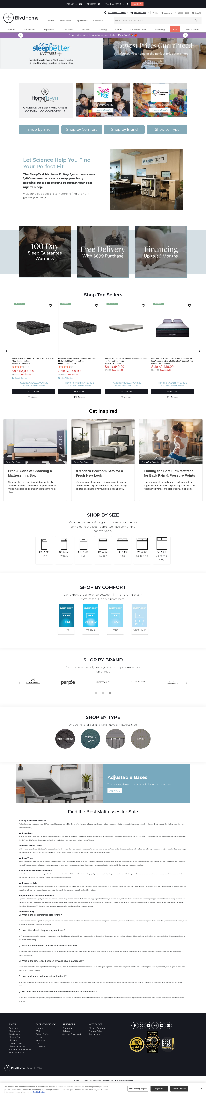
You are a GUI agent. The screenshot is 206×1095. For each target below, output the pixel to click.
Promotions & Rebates (20, 1049)
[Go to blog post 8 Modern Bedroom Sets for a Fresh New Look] (103, 441)
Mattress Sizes (26, 833)
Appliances (82, 20)
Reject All (159, 1088)
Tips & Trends (193, 29)
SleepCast (40, 1040)
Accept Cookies (179, 1088)
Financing (160, 29)
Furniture (50, 20)
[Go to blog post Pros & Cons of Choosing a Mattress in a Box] (35, 441)
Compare (35, 397)
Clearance (98, 20)
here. (121, 599)
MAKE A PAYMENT (115, 4)
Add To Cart (33, 392)
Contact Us (94, 1034)
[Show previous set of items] (6, 351)
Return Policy (42, 1034)
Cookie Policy (39, 1092)
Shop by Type (167, 129)
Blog (38, 1043)
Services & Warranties (72, 1034)
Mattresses (65, 20)
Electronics (68, 29)
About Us (40, 1028)
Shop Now (115, 790)
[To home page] (20, 18)
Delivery (66, 1031)
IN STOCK (92, 4)
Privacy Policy (95, 1031)
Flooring (103, 29)
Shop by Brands (16, 1052)
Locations (40, 1046)
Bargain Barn (15, 1043)
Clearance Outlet (138, 29)
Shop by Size (38, 129)
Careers (39, 1037)
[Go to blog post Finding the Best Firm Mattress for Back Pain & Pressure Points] (170, 441)
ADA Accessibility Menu (124, 1080)
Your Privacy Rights (138, 1088)
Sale (175, 29)
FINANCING (72, 4)
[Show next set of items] (199, 351)
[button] (153, 13)
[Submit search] (195, 20)
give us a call (61, 906)
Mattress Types (26, 858)
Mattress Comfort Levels (30, 845)
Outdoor (86, 29)
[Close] (201, 1088)
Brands (118, 29)
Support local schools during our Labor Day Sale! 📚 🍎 (103, 35)
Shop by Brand (124, 129)
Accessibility (108, 1080)
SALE (136, 4)
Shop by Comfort (81, 129)
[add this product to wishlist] (50, 305)
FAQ (38, 1031)
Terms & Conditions (80, 1080)
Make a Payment (97, 1028)
